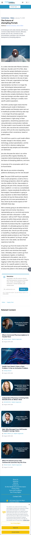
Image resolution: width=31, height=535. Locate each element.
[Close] (29, 504)
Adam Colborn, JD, (8, 433)
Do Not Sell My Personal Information (15, 487)
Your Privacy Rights (15, 492)
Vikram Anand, (7, 339)
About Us (15, 479)
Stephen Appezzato (17, 339)
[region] (15, 518)
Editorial (15, 483)
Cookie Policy (26, 520)
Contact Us (15, 485)
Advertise (15, 481)
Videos (3, 302)
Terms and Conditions (15, 490)
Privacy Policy (15, 488)
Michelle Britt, (7, 402)
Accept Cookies (15, 532)
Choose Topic (14, 6)
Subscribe (22, 289)
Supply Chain (10, 302)
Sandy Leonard (7, 370)
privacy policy (5, 293)
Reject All (15, 527)
